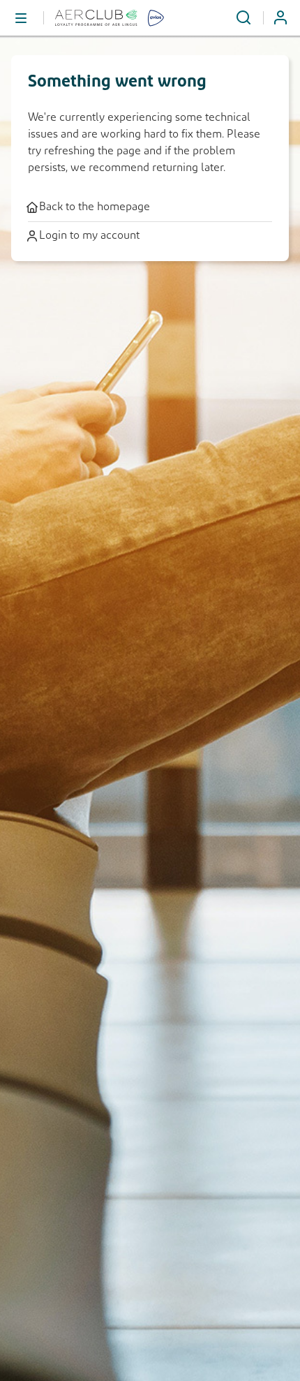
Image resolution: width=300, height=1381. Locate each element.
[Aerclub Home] (116, 18)
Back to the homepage (94, 207)
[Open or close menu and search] (21, 17)
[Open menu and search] (243, 18)
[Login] (286, 17)
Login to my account (89, 236)
